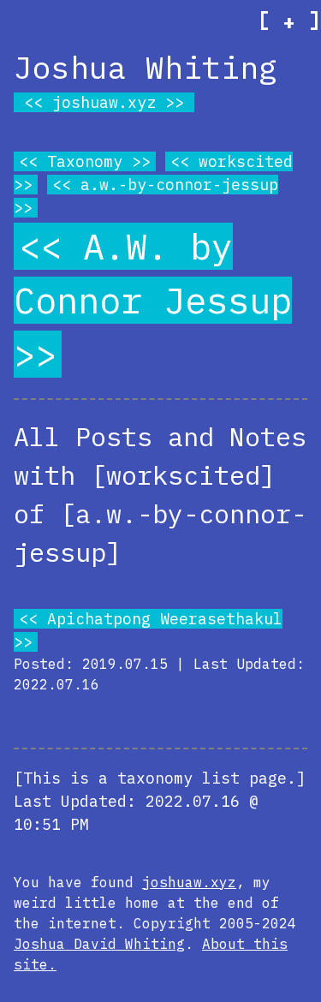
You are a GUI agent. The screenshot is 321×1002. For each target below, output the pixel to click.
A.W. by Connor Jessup (153, 273)
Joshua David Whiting (99, 943)
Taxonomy (84, 161)
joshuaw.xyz (104, 102)
